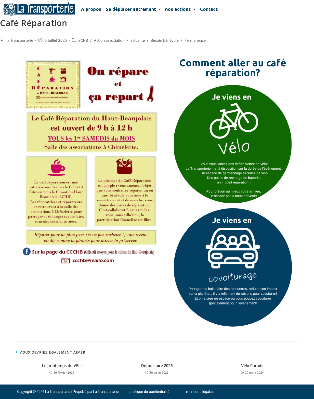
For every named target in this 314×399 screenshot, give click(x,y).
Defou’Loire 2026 (157, 365)
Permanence (195, 40)
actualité (138, 40)
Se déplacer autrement (131, 9)
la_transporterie (19, 40)
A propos (91, 9)
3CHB (83, 40)
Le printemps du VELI (62, 365)
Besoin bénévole (165, 40)
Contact (209, 9)
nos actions (178, 9)
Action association (109, 40)
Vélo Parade (252, 365)
